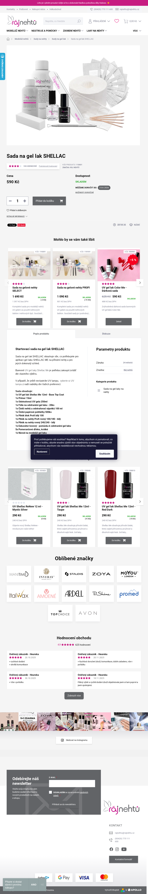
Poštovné (23, 9)
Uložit (22, 225)
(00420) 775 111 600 (122, 840)
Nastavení (42, 451)
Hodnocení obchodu (74, 638)
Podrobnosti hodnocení (48, 166)
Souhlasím (104, 453)
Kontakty (11, 9)
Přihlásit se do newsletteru (64, 804)
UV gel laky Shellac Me (37, 370)
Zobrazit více (74, 695)
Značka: (70, 167)
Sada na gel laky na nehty (113, 390)
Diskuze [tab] (106, 333)
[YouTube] (124, 849)
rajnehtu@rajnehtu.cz (124, 833)
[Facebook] (111, 849)
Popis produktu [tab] (41, 333)
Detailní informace (16, 216)
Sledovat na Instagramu (76, 740)
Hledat (79, 21)
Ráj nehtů (128, 370)
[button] (140, 282)
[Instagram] (117, 849)
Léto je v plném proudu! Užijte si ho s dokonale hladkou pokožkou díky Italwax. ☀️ (73, 3)
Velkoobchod (55, 9)
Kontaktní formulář (123, 859)
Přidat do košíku (45, 200)
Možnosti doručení (84, 193)
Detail (118, 321)
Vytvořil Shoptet (112, 890)
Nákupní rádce (38, 9)
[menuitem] (18, 30)
